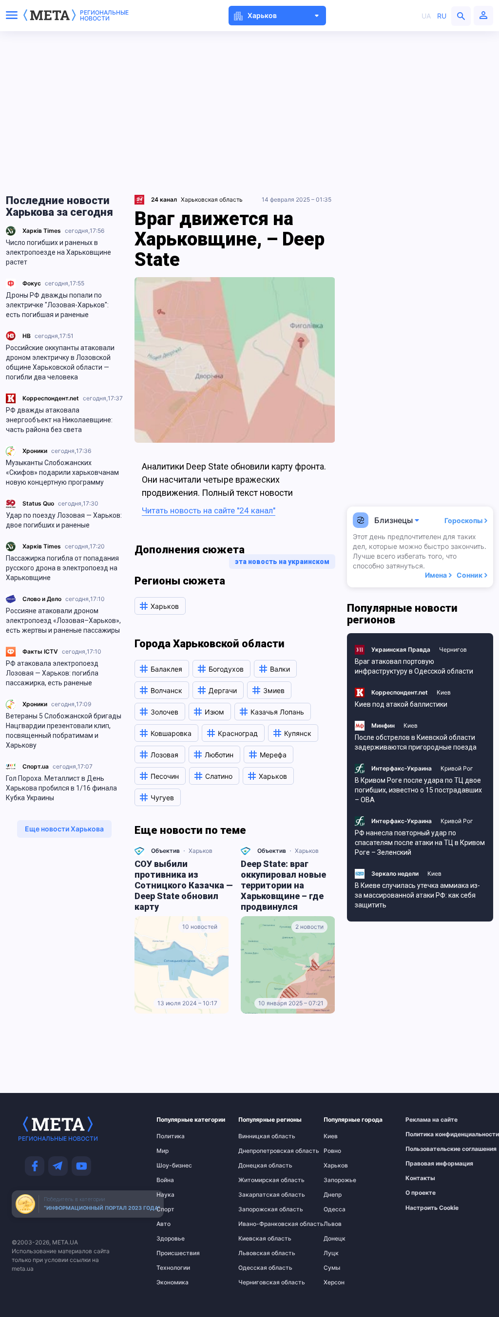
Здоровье (170, 1238)
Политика (170, 1136)
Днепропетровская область (258, 1151)
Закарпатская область (258, 1194)
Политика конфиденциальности (427, 1134)
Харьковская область (212, 199)
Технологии (173, 1267)
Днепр (333, 1194)
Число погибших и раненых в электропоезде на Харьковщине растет (58, 252)
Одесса (334, 1209)
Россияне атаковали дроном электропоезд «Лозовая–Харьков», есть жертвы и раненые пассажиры (63, 620)
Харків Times (41, 230)
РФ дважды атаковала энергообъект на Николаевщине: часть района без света (59, 419)
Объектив (165, 850)
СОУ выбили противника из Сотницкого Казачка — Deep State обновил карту (183, 885)
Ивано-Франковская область (258, 1224)
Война (165, 1180)
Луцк (331, 1253)
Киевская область (258, 1238)
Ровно (332, 1151)
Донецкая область (258, 1165)
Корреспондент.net (50, 398)
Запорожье (340, 1180)
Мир (162, 1151)
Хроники (34, 450)
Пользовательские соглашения (427, 1149)
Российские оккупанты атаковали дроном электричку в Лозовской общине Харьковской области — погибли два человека (60, 362)
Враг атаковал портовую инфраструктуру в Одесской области (414, 666)
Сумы (332, 1267)
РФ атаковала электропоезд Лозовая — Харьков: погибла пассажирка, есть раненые (52, 673)
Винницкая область (258, 1136)
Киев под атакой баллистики (401, 704)
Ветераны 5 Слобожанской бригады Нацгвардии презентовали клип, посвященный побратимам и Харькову (63, 730)
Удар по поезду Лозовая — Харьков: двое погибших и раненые (64, 520)
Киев (444, 692)
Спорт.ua (35, 766)
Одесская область (258, 1267)
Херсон (334, 1282)
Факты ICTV (40, 651)
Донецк (334, 1238)
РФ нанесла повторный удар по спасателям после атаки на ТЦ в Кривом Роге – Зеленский (420, 842)
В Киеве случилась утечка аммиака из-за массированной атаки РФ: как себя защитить (417, 895)
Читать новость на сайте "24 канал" (208, 510)
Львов (333, 1224)
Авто (163, 1224)
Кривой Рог (457, 768)
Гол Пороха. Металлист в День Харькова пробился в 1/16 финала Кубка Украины (61, 788)
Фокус (31, 283)
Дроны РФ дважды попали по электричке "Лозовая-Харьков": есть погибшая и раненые (57, 305)
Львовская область (258, 1253)
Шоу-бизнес (174, 1165)
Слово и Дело (41, 598)
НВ (26, 335)
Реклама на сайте (427, 1119)
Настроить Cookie (432, 1207)
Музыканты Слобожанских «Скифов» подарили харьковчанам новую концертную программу (62, 472)
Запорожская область (258, 1209)
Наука (165, 1194)
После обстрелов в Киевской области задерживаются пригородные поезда (416, 742)
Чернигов (453, 649)
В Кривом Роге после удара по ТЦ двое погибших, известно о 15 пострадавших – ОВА (418, 790)
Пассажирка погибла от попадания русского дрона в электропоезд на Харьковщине (62, 568)
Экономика (172, 1282)
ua (426, 16)
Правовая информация (427, 1163)
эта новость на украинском (282, 561)
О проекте (420, 1192)
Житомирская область (258, 1180)
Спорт (165, 1209)
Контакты (420, 1178)
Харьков (200, 850)
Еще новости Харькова (64, 829)
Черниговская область (258, 1282)
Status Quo (38, 503)
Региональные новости (104, 15)
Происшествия (175, 1253)
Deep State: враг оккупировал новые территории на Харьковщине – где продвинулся (283, 885)
